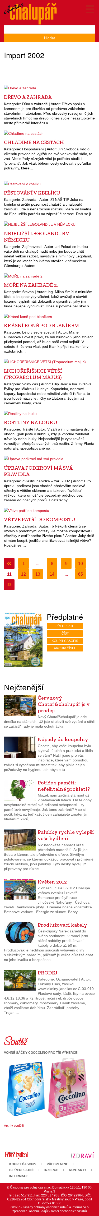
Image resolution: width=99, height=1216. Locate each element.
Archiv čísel (65, 648)
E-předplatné (21, 1170)
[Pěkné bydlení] (16, 1155)
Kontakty (77, 1170)
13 (37, 574)
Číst (65, 633)
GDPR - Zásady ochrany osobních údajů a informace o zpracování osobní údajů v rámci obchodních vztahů (50, 1209)
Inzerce (51, 1170)
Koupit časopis (65, 641)
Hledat (49, 37)
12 (23, 574)
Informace (19, 1176)
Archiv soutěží (14, 1125)
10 (80, 563)
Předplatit (65, 626)
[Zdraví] (82, 1155)
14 (52, 574)
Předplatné (57, 1164)
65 (80, 574)
